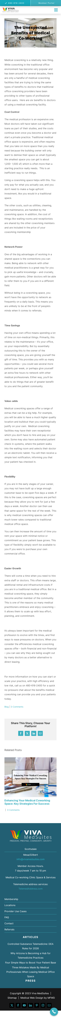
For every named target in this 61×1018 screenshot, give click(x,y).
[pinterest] (36, 1005)
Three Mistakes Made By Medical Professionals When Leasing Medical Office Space (30, 972)
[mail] (49, 1005)
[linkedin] (30, 1005)
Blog (6, 706)
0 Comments (17, 706)
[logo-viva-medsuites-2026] (10, 8)
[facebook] (18, 1005)
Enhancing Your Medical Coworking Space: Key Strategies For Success (27, 802)
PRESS (30, 980)
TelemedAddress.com (31, 888)
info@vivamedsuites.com (31, 859)
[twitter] (11, 1005)
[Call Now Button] (54, 1012)
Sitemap (12, 997)
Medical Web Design (31, 997)
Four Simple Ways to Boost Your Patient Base (30, 962)
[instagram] (43, 1005)
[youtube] (24, 1005)
